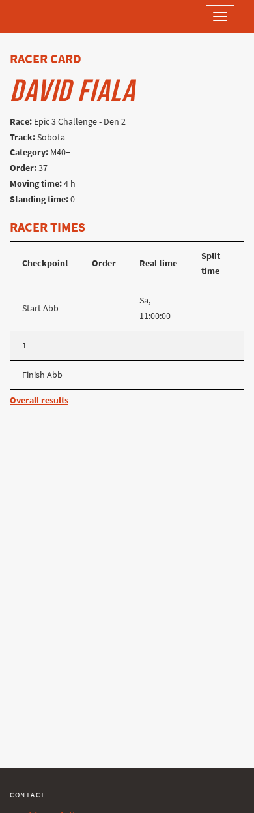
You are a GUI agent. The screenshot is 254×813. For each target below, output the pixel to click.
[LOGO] (52, 16)
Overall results (39, 400)
